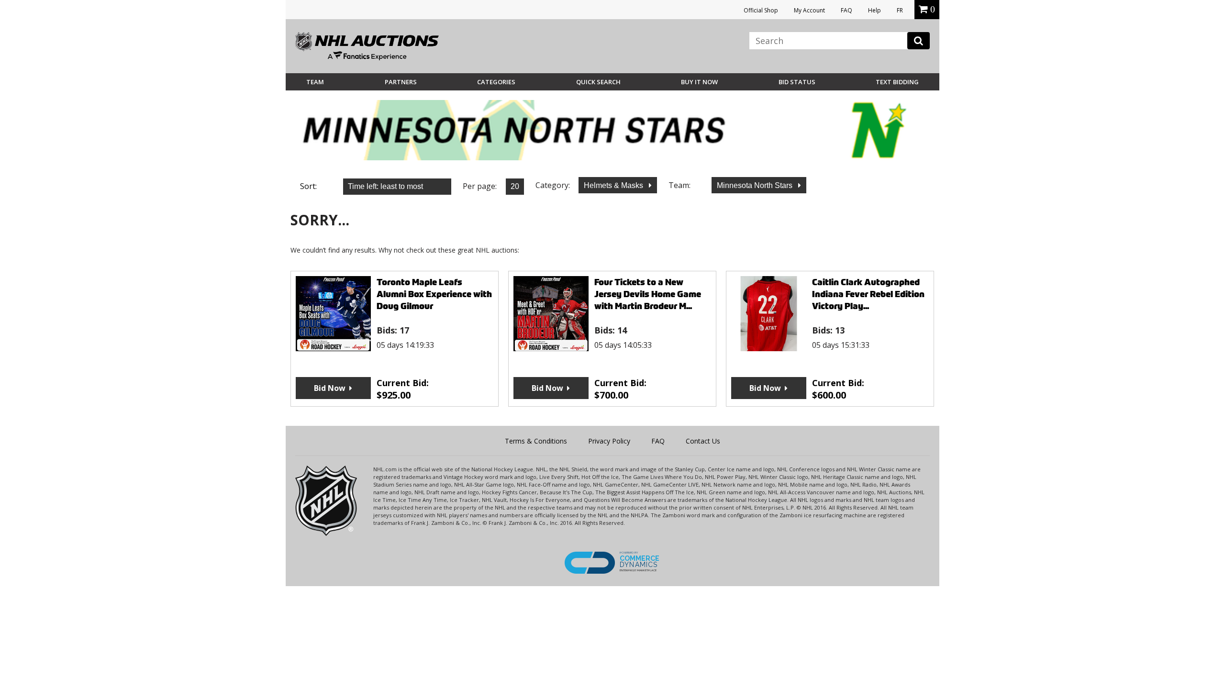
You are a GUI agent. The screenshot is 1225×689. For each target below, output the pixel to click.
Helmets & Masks (614, 185)
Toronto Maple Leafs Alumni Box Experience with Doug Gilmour (434, 294)
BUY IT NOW (699, 82)
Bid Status (797, 82)
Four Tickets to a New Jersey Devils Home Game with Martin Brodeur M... (647, 294)
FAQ (846, 10)
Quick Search (598, 82)
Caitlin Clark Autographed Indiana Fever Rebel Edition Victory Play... (868, 294)
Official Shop (761, 10)
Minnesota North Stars (755, 185)
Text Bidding (897, 82)
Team (315, 82)
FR (900, 10)
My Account (809, 10)
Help (874, 10)
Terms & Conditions (536, 440)
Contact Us (703, 440)
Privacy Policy (609, 440)
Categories (496, 82)
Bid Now (329, 388)
